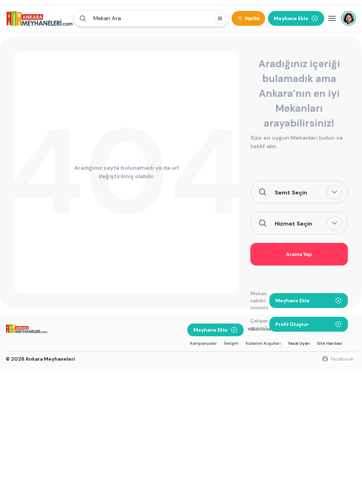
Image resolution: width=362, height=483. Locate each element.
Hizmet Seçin (293, 223)
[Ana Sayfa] (39, 18)
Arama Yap (299, 254)
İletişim (231, 343)
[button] (151, 18)
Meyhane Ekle (292, 300)
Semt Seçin (291, 192)
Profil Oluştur (292, 324)
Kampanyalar (203, 343)
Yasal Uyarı (299, 343)
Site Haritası (329, 343)
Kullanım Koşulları (263, 343)
